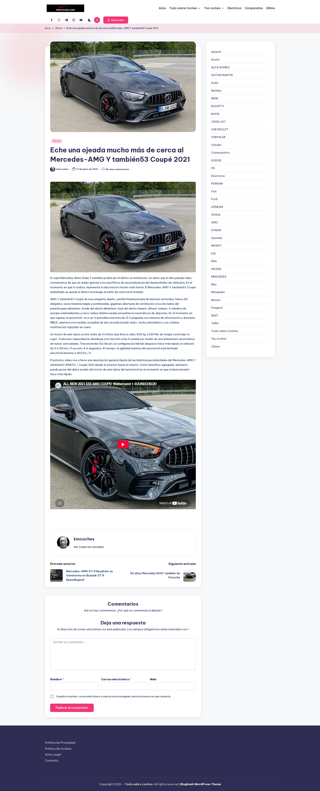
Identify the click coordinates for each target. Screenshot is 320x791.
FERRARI (217, 183)
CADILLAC (218, 121)
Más (214, 261)
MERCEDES (218, 276)
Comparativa (220, 152)
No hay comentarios (117, 169)
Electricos (218, 176)
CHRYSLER (218, 137)
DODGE (216, 160)
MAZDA (216, 269)
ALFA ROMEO (220, 67)
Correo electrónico (116, 679)
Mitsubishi (218, 292)
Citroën (216, 145)
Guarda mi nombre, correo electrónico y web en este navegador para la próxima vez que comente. (113, 696)
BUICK (215, 114)
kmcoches (84, 538)
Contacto (51, 760)
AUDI (214, 83)
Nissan (215, 300)
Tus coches (218, 338)
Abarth (216, 52)
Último (57, 141)
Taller (215, 323)
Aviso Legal (53, 754)
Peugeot (217, 307)
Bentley (216, 90)
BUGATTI (217, 106)
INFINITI (216, 245)
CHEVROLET (219, 129)
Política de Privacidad (60, 742)
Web (153, 679)
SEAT (214, 315)
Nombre (57, 679)
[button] (115, 20)
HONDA (216, 230)
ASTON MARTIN (222, 75)
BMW (214, 98)
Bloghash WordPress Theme (200, 784)
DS (213, 168)
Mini (213, 284)
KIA (213, 253)
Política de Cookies (58, 748)
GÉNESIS (217, 207)
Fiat (213, 191)
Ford (214, 199)
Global (215, 214)
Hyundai (216, 238)
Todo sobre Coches (224, 331)
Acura (215, 59)
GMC (214, 222)
